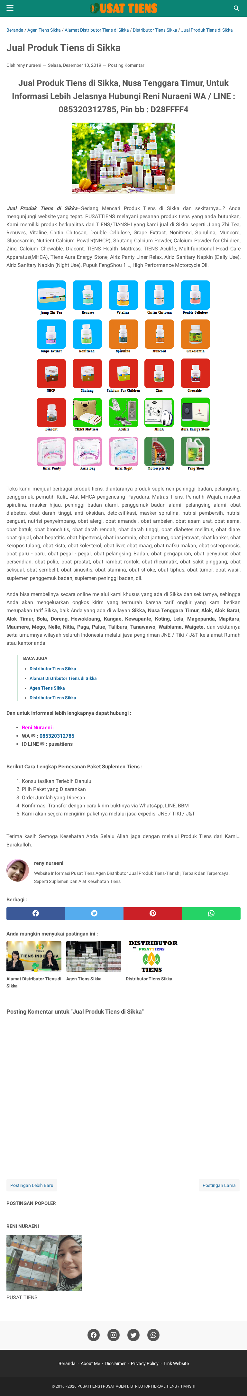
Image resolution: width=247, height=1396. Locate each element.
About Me (90, 1363)
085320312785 (57, 736)
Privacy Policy (145, 1363)
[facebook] (35, 913)
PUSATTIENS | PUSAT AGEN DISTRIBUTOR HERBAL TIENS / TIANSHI (136, 1386)
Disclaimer (115, 1363)
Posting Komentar (126, 65)
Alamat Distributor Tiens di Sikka (63, 678)
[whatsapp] (211, 913)
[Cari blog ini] (237, 8)
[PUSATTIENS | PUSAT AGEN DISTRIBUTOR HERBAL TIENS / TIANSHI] (124, 8)
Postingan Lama (219, 1185)
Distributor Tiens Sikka (53, 668)
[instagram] (113, 1335)
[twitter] (94, 913)
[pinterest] (153, 913)
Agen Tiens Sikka (47, 688)
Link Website (176, 1363)
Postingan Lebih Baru (31, 1185)
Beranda (67, 1363)
